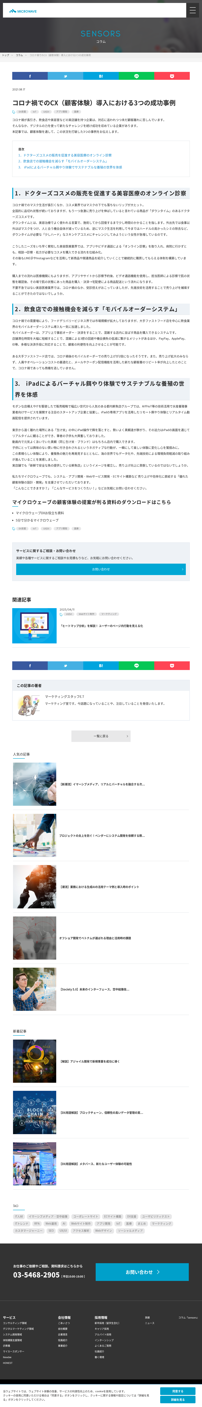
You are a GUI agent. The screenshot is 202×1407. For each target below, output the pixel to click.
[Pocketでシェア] (172, 78)
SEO (51, 1230)
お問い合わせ (101, 569)
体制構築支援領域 (12, 1340)
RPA (37, 1223)
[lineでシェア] (136, 78)
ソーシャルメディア (130, 1230)
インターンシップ (104, 1340)
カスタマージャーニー (29, 1230)
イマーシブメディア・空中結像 (48, 1216)
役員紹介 (62, 1340)
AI (64, 1223)
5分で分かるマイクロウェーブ (37, 520)
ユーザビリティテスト (156, 1216)
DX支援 (22, 111)
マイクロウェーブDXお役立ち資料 (40, 513)
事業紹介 (62, 1345)
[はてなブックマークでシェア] (101, 78)
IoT (34, 111)
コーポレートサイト (85, 1216)
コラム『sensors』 (189, 1317)
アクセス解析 (81, 1230)
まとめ (142, 1223)
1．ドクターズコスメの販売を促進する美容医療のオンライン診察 (65, 155)
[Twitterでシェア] (65, 78)
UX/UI (46, 111)
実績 (147, 1317)
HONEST (7, 1362)
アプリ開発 (61, 111)
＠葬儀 (6, 1345)
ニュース (149, 1323)
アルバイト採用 (103, 1334)
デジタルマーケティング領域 (18, 1328)
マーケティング (109, 614)
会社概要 (62, 1328)
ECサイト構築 (112, 1216)
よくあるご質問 (103, 1345)
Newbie (7, 1357)
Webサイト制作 (86, 614)
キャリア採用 (102, 1328)
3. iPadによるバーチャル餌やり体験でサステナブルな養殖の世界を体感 (70, 167)
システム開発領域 (12, 1334)
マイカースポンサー (13, 1351)
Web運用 (51, 1223)
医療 (76, 111)
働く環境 (99, 1357)
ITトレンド (21, 1223)
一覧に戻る (101, 736)
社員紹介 (99, 1351)
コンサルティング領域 (15, 1323)
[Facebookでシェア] (30, 78)
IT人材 (19, 1216)
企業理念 (62, 1334)
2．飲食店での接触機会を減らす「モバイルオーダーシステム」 (65, 161)
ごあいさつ (64, 1323)
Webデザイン (103, 1230)
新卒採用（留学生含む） (108, 1323)
